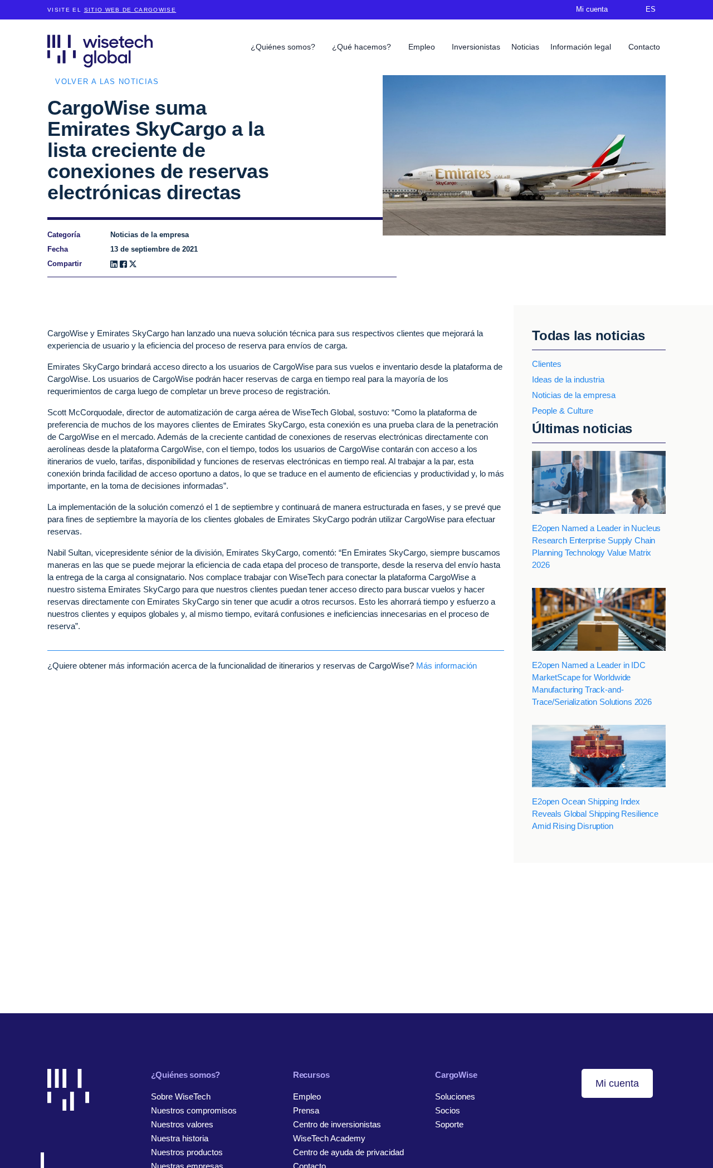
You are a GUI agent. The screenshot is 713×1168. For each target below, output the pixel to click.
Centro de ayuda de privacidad (348, 1152)
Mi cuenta (617, 1083)
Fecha (57, 249)
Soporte (449, 1124)
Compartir (64, 263)
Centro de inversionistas (337, 1124)
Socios (447, 1110)
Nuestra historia (179, 1138)
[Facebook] (123, 264)
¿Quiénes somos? (284, 46)
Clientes (546, 364)
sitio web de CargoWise (130, 10)
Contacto (644, 46)
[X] (132, 264)
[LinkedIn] (114, 264)
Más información (446, 665)
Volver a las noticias (107, 81)
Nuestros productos (187, 1152)
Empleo (422, 46)
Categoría (63, 234)
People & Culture (562, 410)
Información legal (581, 46)
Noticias (525, 46)
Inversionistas (476, 46)
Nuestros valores (182, 1124)
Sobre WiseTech (181, 1096)
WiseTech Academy (329, 1138)
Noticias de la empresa (574, 395)
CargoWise (456, 1074)
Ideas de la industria (568, 379)
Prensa (306, 1110)
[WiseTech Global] (100, 51)
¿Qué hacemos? (362, 46)
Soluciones (455, 1096)
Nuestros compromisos (194, 1110)
